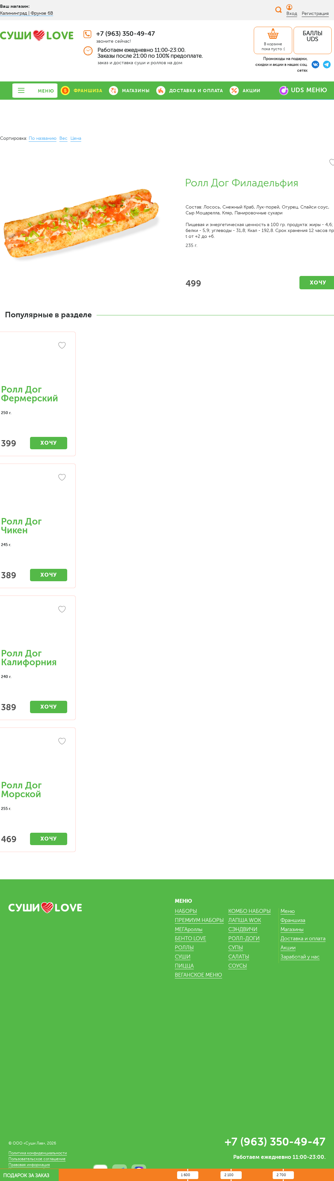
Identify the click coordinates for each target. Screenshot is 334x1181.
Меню (288, 911)
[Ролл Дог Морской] (34, 757)
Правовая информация (29, 1164)
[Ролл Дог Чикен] (34, 493)
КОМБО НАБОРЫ (249, 911)
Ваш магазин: (15, 6)
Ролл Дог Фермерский (29, 394)
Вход (291, 13)
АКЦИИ (252, 90)
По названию (42, 138)
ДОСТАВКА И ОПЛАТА (196, 90)
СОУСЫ (237, 966)
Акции (288, 948)
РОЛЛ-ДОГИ (244, 939)
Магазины (292, 929)
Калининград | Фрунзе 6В (26, 13)
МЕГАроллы (189, 929)
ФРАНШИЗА (88, 90)
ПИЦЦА (184, 966)
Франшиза (293, 920)
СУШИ (182, 957)
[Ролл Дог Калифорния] (34, 625)
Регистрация (315, 13)
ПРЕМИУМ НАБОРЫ (199, 920)
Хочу (48, 443)
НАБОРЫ (186, 911)
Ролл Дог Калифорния (29, 658)
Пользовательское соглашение (37, 1159)
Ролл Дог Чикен (21, 526)
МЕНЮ (46, 91)
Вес (63, 138)
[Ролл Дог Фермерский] (34, 361)
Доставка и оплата (303, 939)
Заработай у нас (300, 957)
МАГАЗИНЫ (135, 90)
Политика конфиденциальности (37, 1153)
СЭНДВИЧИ (242, 929)
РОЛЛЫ (184, 948)
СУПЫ (235, 948)
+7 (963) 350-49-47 (125, 33)
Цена (75, 138)
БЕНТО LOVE (190, 939)
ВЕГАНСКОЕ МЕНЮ (198, 975)
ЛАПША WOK (244, 920)
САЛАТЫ (238, 957)
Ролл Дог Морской (21, 789)
